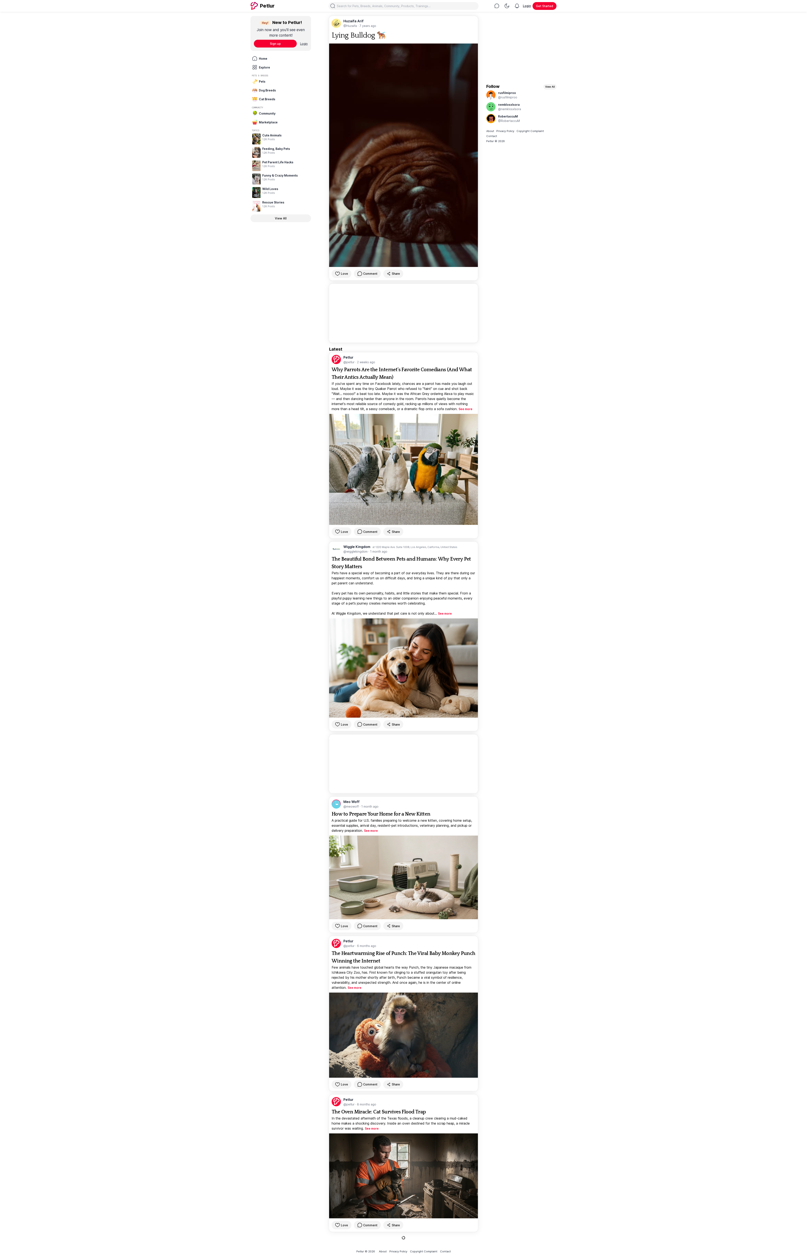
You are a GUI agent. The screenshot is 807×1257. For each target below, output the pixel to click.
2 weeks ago (366, 362)
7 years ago (367, 26)
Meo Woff (351, 802)
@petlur (349, 362)
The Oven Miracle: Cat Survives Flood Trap (379, 1112)
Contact (491, 136)
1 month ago (378, 551)
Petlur (348, 357)
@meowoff (351, 806)
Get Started (544, 6)
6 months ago (366, 946)
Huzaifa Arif (353, 21)
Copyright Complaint (530, 131)
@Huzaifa (350, 26)
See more (465, 409)
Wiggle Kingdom (357, 547)
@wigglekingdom (355, 551)
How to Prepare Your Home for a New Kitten (381, 814)
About (490, 131)
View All (281, 218)
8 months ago (366, 1104)
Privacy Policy (505, 131)
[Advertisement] (403, 313)
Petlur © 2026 (495, 141)
